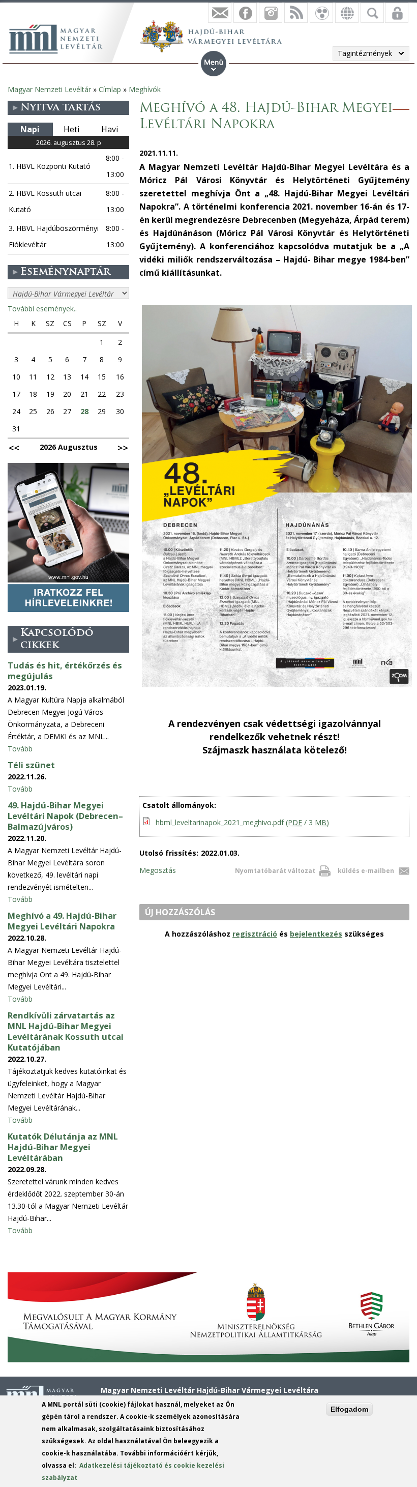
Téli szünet (31, 765)
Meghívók (145, 89)
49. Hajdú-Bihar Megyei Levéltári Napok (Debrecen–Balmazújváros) (65, 816)
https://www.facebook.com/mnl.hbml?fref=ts (245, 13)
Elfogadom (349, 1409)
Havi (109, 129)
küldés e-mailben (366, 870)
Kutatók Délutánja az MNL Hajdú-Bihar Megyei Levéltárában (63, 1147)
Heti (71, 129)
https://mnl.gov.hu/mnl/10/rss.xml (296, 13)
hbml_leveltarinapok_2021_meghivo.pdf (242, 822)
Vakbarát (321, 13)
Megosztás (157, 870)
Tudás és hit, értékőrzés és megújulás (65, 671)
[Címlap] (61, 37)
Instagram (270, 13)
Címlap (110, 89)
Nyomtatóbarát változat (275, 870)
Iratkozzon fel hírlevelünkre (219, 13)
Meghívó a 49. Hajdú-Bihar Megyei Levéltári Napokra (62, 921)
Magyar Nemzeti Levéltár (49, 89)
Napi (30, 129)
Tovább (20, 748)
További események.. (42, 308)
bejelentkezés (316, 934)
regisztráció (254, 934)
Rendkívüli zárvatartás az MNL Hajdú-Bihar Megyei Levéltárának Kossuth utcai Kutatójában (66, 1031)
